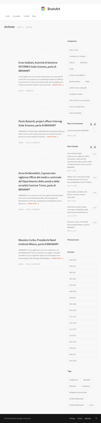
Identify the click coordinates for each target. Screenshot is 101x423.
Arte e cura (73, 50)
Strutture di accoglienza (79, 100)
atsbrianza (73, 380)
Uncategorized (75, 113)
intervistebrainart (76, 399)
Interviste (29, 91)
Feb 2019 (72, 354)
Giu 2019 (72, 336)
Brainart (86, 380)
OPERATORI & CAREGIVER (78, 88)
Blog (34, 16)
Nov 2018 (72, 361)
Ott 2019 (72, 317)
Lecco (91, 405)
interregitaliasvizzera (78, 392)
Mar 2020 (72, 291)
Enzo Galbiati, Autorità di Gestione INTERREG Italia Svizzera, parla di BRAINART (37, 66)
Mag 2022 (72, 260)
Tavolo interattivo (77, 107)
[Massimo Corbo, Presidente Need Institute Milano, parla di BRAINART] (41, 226)
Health (28, 143)
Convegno (86, 386)
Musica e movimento (77, 75)
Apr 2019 (72, 348)
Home (7, 16)
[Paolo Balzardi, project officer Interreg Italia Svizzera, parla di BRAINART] (41, 107)
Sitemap (88, 418)
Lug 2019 (72, 329)
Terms (79, 418)
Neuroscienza (74, 82)
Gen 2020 (72, 304)
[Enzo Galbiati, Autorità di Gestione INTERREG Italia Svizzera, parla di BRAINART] (41, 49)
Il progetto (16, 16)
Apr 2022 (72, 266)
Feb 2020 (72, 298)
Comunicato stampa (77, 56)
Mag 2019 (72, 342)
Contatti (26, 16)
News (87, 82)
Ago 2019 (72, 323)
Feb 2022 (72, 272)
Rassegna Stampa (76, 94)
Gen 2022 (72, 279)
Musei (71, 69)
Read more (57, 85)
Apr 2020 (72, 285)
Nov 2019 (72, 310)
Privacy (72, 418)
